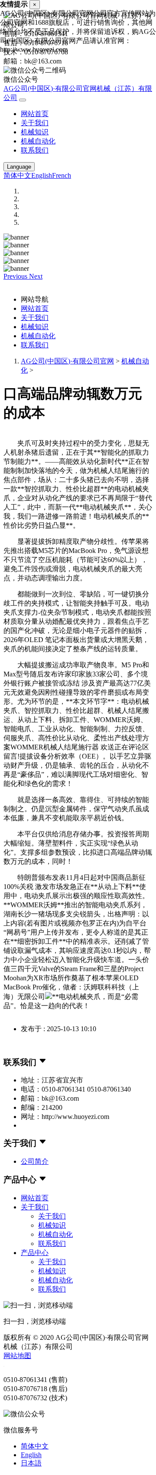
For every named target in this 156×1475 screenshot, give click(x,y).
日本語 (31, 1463)
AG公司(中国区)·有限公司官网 (67, 361)
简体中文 (17, 175)
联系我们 (35, 150)
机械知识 (35, 132)
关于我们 (35, 123)
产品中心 (35, 1252)
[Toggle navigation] (22, 100)
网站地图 (17, 1355)
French (61, 175)
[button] (16, 276)
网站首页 (35, 113)
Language (19, 166)
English (41, 175)
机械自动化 (38, 141)
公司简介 (35, 1161)
